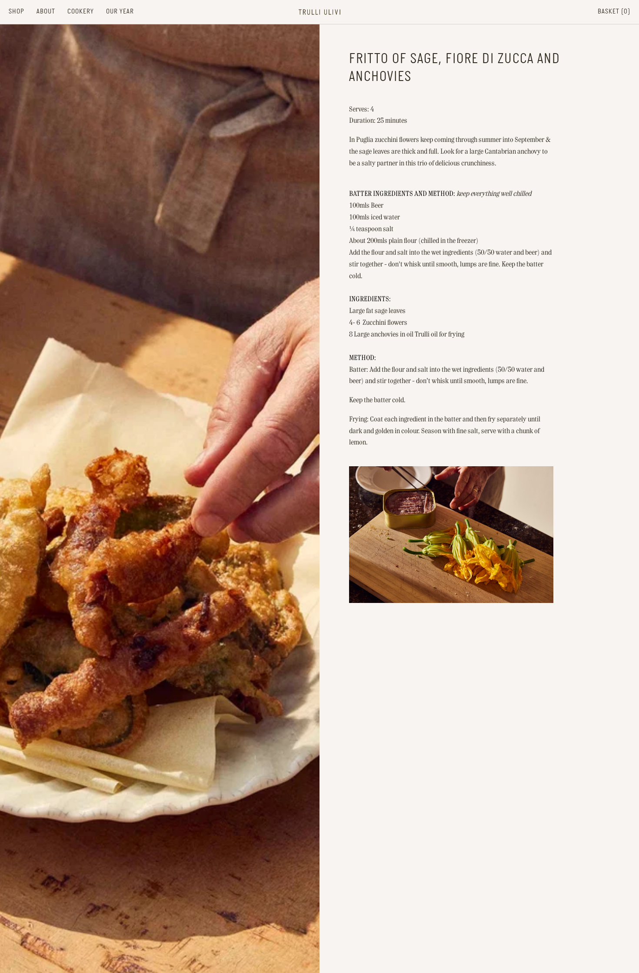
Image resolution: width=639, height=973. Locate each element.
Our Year (120, 11)
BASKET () (614, 11)
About (46, 11)
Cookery (80, 11)
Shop (16, 11)
